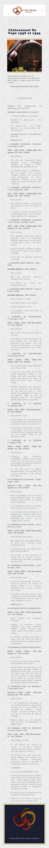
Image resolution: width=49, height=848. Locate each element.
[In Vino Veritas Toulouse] (24, 10)
